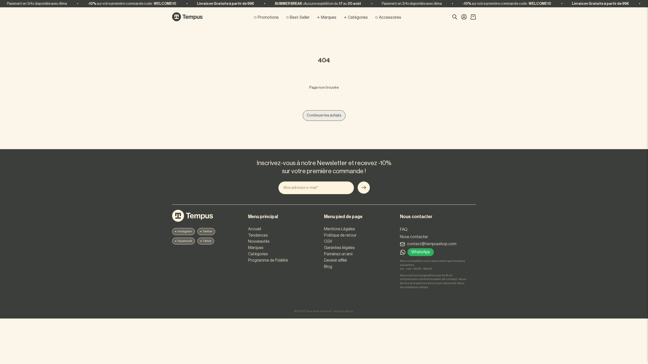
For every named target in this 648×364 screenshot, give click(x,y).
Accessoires (390, 17)
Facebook (184, 240)
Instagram (184, 231)
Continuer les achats (324, 115)
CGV (328, 241)
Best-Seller (300, 17)
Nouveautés (259, 241)
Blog (328, 267)
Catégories (358, 17)
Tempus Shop (343, 311)
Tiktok (207, 240)
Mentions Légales (339, 229)
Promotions (268, 17)
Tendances (258, 235)
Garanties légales (339, 248)
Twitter (207, 231)
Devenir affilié (335, 260)
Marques (328, 17)
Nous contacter (414, 237)
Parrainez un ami (338, 254)
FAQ (404, 230)
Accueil (254, 229)
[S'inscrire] (363, 187)
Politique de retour (340, 235)
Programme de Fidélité (268, 260)
